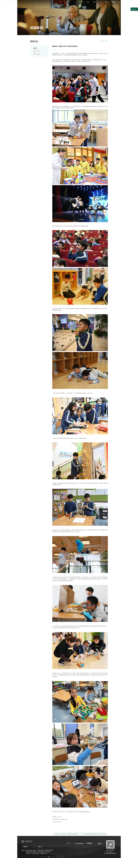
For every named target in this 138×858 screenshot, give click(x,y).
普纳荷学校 (35, 851)
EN (131, 2)
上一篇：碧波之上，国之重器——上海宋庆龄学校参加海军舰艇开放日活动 (66, 834)
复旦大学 (48, 851)
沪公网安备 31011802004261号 (54, 856)
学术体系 (94, 2)
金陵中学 (42, 850)
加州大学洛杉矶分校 (35, 853)
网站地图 (61, 856)
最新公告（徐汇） (36, 51)
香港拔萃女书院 (29, 851)
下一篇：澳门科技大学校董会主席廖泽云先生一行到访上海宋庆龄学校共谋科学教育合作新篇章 (93, 834)
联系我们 (126, 2)
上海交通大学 (28, 853)
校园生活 (107, 2)
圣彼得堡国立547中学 (42, 851)
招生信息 (120, 2)
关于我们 (87, 2)
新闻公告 (100, 2)
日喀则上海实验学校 (49, 850)
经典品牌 (113, 2)
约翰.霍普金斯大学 (43, 853)
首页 (82, 2)
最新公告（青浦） (36, 54)
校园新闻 (35, 48)
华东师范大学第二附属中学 (31, 850)
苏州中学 (38, 850)
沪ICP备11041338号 (44, 856)
